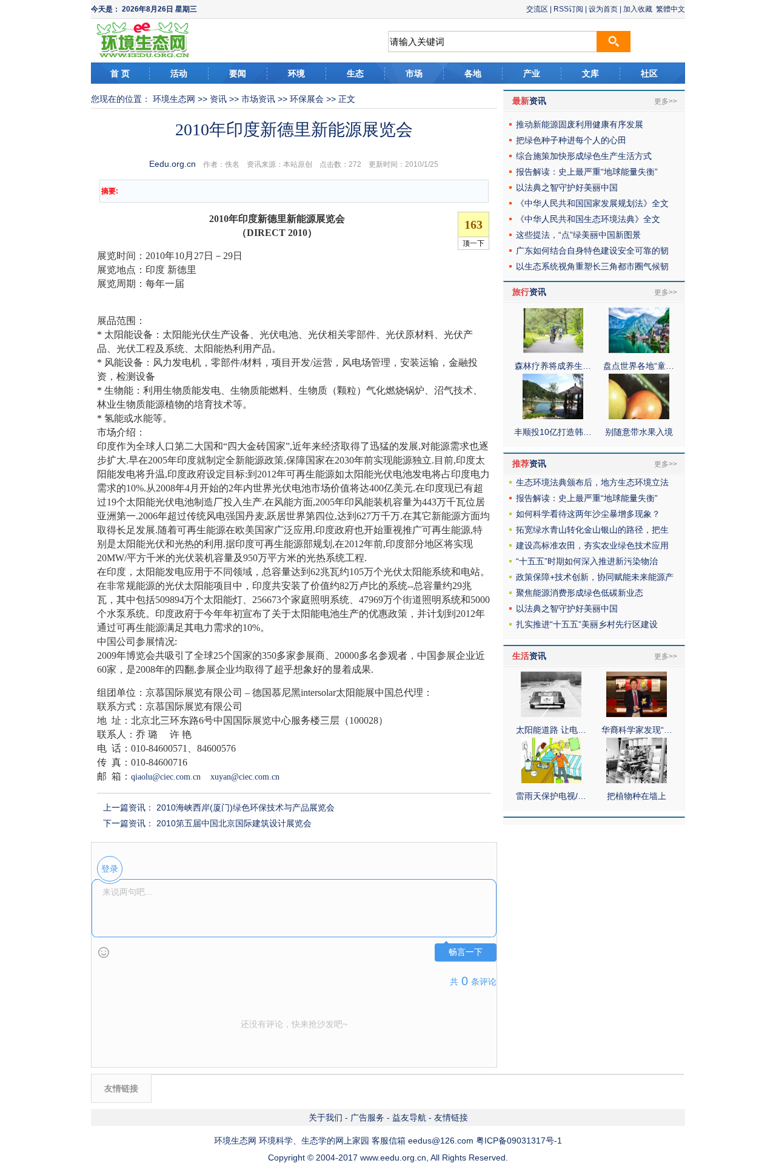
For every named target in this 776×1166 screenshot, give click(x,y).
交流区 (537, 9)
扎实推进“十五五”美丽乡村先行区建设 (587, 624)
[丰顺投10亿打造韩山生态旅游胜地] (553, 416)
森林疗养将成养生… (553, 366)
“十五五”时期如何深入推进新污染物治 (587, 561)
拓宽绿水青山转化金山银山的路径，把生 (592, 529)
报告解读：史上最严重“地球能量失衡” (587, 172)
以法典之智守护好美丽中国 (567, 187)
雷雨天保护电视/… (551, 796)
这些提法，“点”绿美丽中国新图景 (578, 235)
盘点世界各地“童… (638, 366)
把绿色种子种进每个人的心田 (571, 140)
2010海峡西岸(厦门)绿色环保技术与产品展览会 (245, 807)
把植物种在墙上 (636, 796)
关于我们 (326, 1117)
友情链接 (451, 1117)
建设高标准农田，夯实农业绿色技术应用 (592, 545)
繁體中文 (670, 9)
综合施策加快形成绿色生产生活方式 (584, 156)
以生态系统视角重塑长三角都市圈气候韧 (592, 266)
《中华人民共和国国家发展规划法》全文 (592, 203)
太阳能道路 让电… (551, 730)
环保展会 (307, 99)
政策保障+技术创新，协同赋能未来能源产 (595, 577)
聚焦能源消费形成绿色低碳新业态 (579, 593)
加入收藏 (637, 9)
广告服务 (367, 1117)
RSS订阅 (568, 9)
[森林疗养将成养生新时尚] (553, 350)
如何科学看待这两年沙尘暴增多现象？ (588, 514)
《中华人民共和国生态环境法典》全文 (588, 219)
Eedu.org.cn (172, 164)
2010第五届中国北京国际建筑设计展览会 (234, 823)
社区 (649, 73)
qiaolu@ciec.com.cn (166, 776)
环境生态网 (174, 99)
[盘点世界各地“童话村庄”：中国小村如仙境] (639, 350)
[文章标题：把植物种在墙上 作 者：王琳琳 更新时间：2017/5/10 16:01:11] (636, 780)
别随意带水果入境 (639, 432)
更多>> (665, 101)
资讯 (218, 99)
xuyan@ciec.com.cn (244, 776)
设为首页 (603, 9)
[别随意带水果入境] (639, 416)
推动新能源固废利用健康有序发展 (579, 124)
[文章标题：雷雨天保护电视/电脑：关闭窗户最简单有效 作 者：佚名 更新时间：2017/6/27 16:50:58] (551, 780)
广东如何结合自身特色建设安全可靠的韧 (592, 250)
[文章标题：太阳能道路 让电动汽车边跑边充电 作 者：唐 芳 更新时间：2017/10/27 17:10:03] (551, 714)
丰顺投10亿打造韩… (553, 432)
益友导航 (409, 1117)
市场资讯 (258, 99)
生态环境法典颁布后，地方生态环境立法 (592, 482)
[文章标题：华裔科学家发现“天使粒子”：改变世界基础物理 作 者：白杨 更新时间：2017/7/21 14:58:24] (636, 714)
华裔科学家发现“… (636, 730)
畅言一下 (466, 952)
